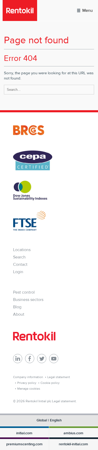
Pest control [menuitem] (24, 292)
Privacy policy (26, 383)
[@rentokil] (41, 358)
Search (19, 257)
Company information (28, 377)
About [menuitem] (18, 314)
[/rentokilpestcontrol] (29, 358)
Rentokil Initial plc (38, 401)
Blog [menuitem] (17, 307)
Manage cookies (28, 388)
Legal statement (58, 377)
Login (18, 271)
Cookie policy (50, 383)
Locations (22, 249)
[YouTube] (53, 358)
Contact (20, 264)
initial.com (24, 433)
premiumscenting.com (24, 444)
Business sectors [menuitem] (28, 299)
